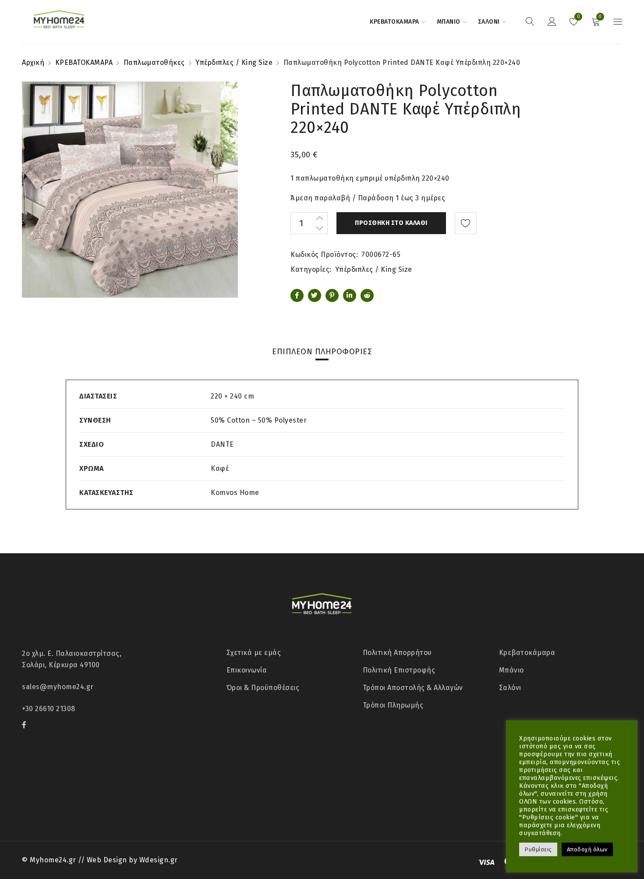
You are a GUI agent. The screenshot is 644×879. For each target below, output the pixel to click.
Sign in (552, 22)
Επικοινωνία (246, 670)
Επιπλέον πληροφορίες (322, 351)
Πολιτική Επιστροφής (399, 670)
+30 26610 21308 (48, 709)
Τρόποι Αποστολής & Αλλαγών (413, 687)
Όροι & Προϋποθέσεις (263, 687)
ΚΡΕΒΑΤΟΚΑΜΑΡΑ (84, 62)
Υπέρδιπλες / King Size (233, 62)
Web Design (107, 860)
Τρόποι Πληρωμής (393, 705)
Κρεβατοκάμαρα (527, 652)
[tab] (322, 351)
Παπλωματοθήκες (154, 62)
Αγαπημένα (577, 16)
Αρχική (33, 62)
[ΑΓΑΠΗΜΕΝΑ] (466, 223)
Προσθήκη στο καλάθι (391, 223)
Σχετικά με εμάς (253, 652)
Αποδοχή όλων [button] (587, 849)
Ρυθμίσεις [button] (538, 849)
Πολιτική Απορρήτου (397, 652)
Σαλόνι (510, 687)
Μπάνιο (511, 670)
